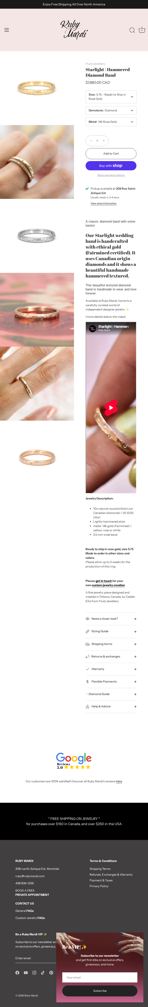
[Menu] (7, 30)
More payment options (111, 175)
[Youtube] (26, 972)
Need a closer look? (104, 618)
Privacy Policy (99, 886)
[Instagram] (34, 972)
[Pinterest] (51, 972)
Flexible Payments (104, 681)
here (119, 781)
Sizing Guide (99, 631)
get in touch (104, 581)
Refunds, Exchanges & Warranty (111, 874)
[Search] (132, 30)
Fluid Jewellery (95, 64)
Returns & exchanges (105, 656)
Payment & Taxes (101, 880)
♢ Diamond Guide (98, 694)
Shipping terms (101, 644)
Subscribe (100, 991)
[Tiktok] (43, 972)
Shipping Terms (100, 869)
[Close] (138, 937)
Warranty (97, 669)
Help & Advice (101, 706)
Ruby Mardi (31, 995)
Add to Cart (111, 153)
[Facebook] (17, 972)
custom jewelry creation (108, 585)
